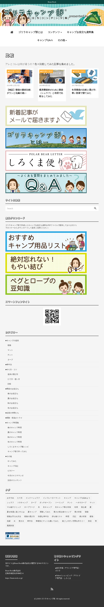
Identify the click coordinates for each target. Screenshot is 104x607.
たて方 (19, 498)
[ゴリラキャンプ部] (52, 14)
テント (10, 355)
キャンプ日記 (13, 466)
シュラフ (10, 503)
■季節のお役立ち (12, 389)
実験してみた (45, 512)
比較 (9, 384)
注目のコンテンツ (15, 480)
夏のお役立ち (13, 398)
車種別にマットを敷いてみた (47, 521)
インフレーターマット (52, 498)
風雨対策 (10, 526)
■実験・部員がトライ (13, 418)
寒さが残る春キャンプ (62, 512)
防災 (90, 521)
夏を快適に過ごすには (16, 512)
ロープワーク (29, 507)
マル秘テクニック (14, 507)
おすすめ (10, 498)
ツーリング (59, 503)
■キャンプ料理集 (12, 423)
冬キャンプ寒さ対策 (63, 507)
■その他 (8, 456)
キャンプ (67, 498)
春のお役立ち (13, 394)
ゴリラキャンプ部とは (30, 32)
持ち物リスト (57, 516)
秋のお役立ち (13, 403)
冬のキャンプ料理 (15, 442)
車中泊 (29, 521)
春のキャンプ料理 (15, 428)
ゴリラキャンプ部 (48, 599)
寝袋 (9, 345)
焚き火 (21, 521)
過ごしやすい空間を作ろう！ (73, 521)
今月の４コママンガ (15, 476)
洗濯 (8, 521)
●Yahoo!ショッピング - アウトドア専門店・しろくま (67, 576)
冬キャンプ (47, 507)
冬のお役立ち (13, 408)
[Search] (95, 208)
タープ (10, 360)
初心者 (83, 507)
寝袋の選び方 (29, 516)
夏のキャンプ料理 (15, 432)
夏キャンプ (32, 512)
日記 (74, 516)
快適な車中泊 (43, 516)
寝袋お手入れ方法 (14, 516)
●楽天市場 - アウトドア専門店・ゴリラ (67, 569)
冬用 (76, 507)
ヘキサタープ (81, 503)
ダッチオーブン (46, 503)
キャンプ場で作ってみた (17, 451)
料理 (67, 516)
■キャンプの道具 (12, 341)
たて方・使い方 (14, 379)
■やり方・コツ (11, 370)
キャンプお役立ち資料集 (80, 32)
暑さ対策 (82, 516)
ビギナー (11, 471)
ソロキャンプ (22, 503)
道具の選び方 (13, 374)
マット (10, 350)
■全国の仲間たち (12, 413)
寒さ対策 (78, 512)
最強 (91, 516)
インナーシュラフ (33, 498)
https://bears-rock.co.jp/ (14, 578)
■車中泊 (8, 365)
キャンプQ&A (45, 40)
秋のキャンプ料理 (15, 437)
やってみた (12, 461)
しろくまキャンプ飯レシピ (18, 447)
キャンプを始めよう (82, 498)
